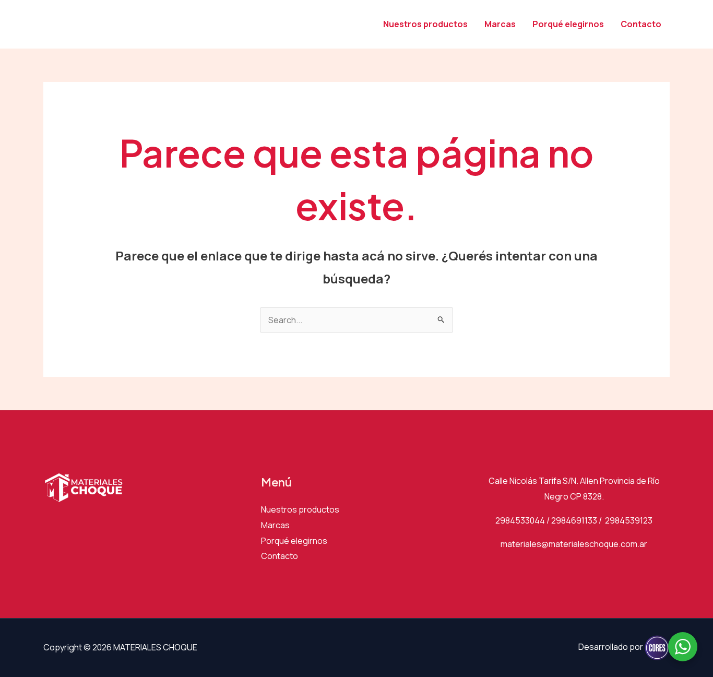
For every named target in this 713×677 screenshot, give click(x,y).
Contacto (641, 24)
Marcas (500, 24)
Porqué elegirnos (568, 24)
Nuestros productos (425, 24)
